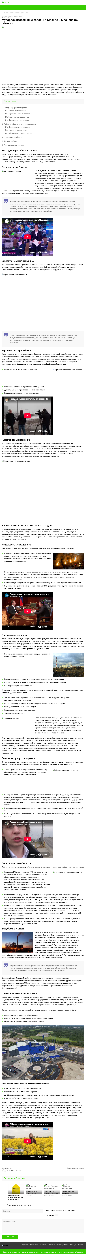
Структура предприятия (16, 130)
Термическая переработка (17, 117)
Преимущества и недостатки (14, 145)
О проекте (24, 1245)
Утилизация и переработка (58, 1245)
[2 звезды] (4, 1170)
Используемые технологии (17, 127)
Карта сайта (34, 1245)
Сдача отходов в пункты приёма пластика (31, 1193)
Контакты (43, 1245)
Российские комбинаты (12, 137)
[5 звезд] (10, 1170)
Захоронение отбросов (15, 111)
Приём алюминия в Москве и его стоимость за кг (68, 1193)
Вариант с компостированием (18, 114)
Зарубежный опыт (10, 141)
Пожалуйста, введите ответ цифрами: (60, 1210)
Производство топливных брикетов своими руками (51, 1193)
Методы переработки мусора (14, 108)
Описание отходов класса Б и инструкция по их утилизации (15, 1197)
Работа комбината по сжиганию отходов (19, 124)
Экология (81, 1245)
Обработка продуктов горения (18, 133)
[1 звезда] (2, 1170)
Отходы (73, 1245)
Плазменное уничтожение (17, 120)
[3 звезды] (6, 1170)
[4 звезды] (8, 1170)
